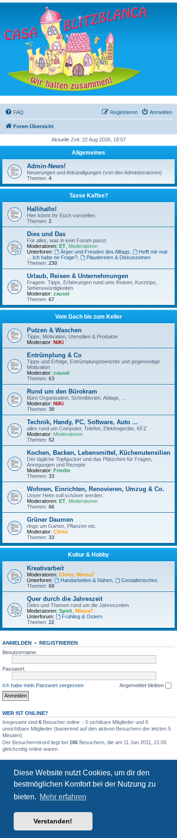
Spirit (65, 611)
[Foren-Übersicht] (75, 48)
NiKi (58, 342)
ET (62, 246)
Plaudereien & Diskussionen (118, 257)
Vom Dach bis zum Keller (88, 316)
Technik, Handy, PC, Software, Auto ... (82, 422)
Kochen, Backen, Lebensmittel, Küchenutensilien (98, 452)
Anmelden (17, 643)
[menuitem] (14, 112)
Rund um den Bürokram (62, 391)
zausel (61, 293)
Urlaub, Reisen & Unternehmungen (77, 275)
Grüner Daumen (50, 519)
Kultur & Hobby (88, 554)
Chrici (60, 531)
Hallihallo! (42, 209)
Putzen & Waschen (54, 330)
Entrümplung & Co (54, 355)
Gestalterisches (139, 580)
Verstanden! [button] (53, 821)
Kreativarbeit (45, 568)
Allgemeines (88, 152)
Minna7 (85, 574)
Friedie (61, 470)
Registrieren (58, 643)
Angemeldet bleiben (142, 685)
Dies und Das (46, 234)
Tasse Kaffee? (88, 195)
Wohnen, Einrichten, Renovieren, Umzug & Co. (95, 489)
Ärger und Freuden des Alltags (95, 252)
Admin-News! (46, 166)
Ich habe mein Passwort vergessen (43, 685)
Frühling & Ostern (82, 616)
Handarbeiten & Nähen (86, 580)
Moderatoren (83, 246)
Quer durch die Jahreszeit (64, 598)
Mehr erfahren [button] (63, 797)
